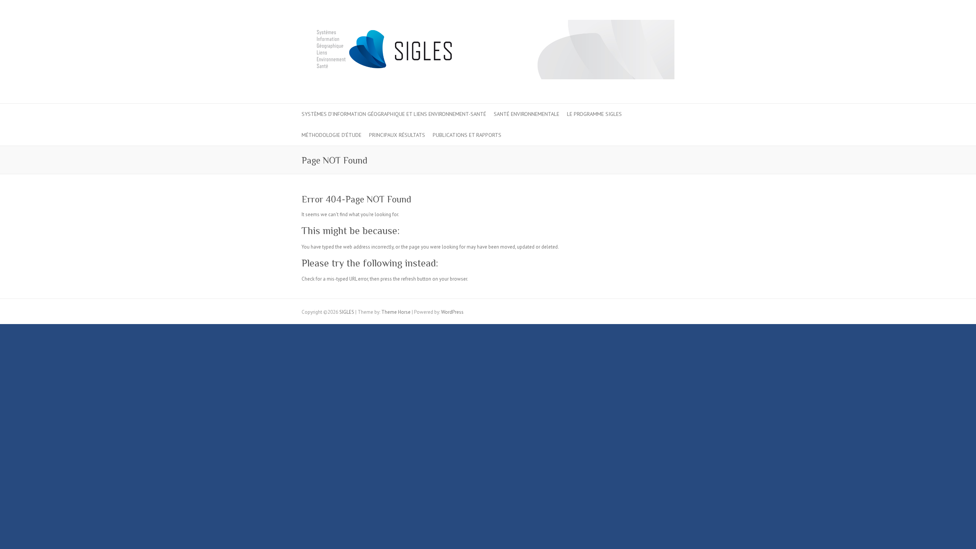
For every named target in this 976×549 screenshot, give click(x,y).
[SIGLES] (488, 52)
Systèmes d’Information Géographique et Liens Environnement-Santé (394, 114)
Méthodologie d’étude (331, 135)
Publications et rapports (467, 135)
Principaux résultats (397, 135)
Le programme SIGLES (594, 114)
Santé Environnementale (526, 114)
